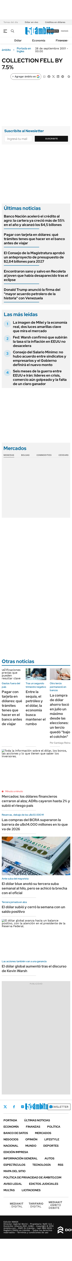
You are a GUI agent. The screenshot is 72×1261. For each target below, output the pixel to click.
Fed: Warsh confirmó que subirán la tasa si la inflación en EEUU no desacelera (40, 341)
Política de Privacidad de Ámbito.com (32, 1177)
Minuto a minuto (14, 791)
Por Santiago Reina (60, 742)
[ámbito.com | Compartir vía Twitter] (53, 76)
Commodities (44, 455)
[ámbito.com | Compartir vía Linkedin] (58, 76)
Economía (38, 40)
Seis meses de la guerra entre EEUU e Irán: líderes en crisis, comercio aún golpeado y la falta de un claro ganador (40, 377)
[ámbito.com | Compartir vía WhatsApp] (44, 76)
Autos (49, 1158)
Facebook (14, 1106)
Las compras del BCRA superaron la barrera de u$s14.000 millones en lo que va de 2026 (35, 824)
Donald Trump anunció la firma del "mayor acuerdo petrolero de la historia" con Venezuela (32, 293)
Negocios (10, 1139)
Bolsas (25, 455)
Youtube (41, 1106)
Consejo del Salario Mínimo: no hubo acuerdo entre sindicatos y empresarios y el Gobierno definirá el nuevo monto (39, 358)
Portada (10, 1120)
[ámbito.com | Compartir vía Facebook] (49, 76)
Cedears (64, 455)
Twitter (5, 1106)
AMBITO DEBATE (55, 1204)
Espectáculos (14, 1165)
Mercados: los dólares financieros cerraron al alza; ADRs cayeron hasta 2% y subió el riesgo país (36, 801)
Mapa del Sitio (14, 1171)
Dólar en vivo (31, 22)
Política (53, 1127)
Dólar (18, 40)
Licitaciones (31, 1190)
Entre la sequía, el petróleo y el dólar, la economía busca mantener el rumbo (36, 708)
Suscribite (51, 138)
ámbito (6, 50)
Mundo (30, 1146)
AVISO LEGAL (12, 1184)
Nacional (10, 1146)
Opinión (31, 1139)
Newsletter (59, 1106)
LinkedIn (31, 1106)
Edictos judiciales (43, 1184)
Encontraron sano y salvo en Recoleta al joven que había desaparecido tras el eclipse (36, 275)
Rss (60, 1165)
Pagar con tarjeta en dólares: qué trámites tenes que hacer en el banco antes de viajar (34, 238)
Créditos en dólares (55, 22)
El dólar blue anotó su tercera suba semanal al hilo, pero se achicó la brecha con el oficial (34, 888)
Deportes (51, 1146)
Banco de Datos (15, 1133)
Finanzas (61, 40)
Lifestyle (51, 1139)
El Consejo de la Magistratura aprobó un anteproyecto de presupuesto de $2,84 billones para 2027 (34, 257)
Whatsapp (50, 1106)
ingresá (64, 31)
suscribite (53, 31)
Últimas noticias (37, 1120)
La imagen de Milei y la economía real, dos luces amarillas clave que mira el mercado (40, 326)
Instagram (22, 1106)
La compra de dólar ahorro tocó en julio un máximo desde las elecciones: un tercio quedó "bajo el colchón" (60, 716)
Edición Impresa (15, 1152)
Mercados (43, 1133)
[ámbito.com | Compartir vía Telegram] (62, 76)
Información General (20, 1158)
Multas (9, 1190)
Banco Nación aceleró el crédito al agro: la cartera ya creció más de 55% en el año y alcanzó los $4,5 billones (34, 220)
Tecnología (41, 1165)
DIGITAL (16, 1205)
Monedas (8, 455)
